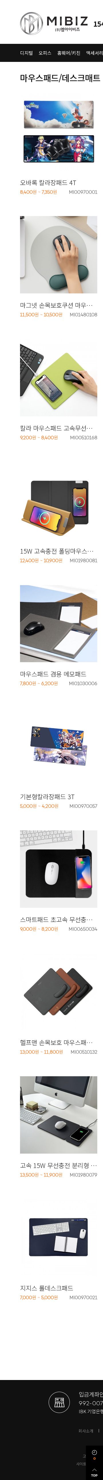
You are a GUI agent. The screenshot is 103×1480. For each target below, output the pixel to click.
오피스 (45, 52)
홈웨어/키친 (68, 52)
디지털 (26, 52)
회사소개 (85, 1431)
